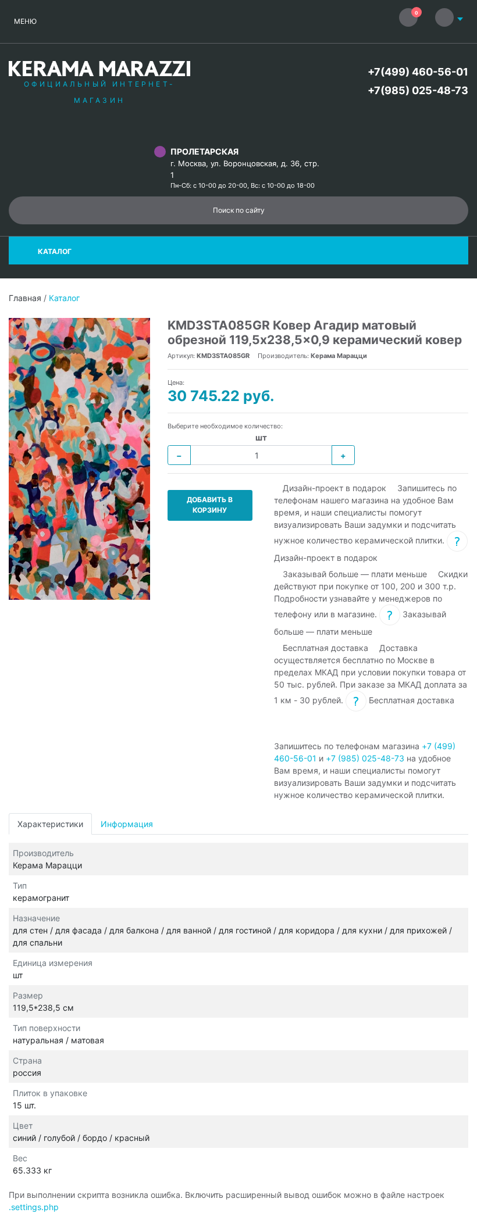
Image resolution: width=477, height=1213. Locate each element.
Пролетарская (204, 151)
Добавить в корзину (210, 504)
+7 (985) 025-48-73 (365, 758)
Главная (25, 298)
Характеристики (50, 824)
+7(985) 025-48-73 (418, 90)
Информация (127, 824)
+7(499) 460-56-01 (418, 72)
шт (261, 437)
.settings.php (34, 1207)
